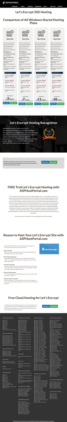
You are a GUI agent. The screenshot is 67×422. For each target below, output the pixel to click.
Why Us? (5, 375)
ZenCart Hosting (54, 339)
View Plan (45, 162)
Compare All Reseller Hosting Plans (10, 355)
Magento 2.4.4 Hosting (55, 361)
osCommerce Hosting (55, 338)
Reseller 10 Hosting (7, 351)
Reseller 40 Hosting (7, 354)
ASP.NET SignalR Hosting (39, 360)
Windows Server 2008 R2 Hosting (41, 380)
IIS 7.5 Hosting (38, 379)
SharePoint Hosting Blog (23, 394)
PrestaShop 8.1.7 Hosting (55, 341)
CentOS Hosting (54, 396)
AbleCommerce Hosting (55, 373)
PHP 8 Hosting (53, 348)
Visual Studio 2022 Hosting (40, 398)
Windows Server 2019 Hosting (41, 385)
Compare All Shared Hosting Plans (10, 329)
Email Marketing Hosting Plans (9, 362)
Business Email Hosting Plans (9, 361)
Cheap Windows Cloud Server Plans (26, 380)
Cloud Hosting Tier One (8, 336)
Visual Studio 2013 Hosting (40, 393)
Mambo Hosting (54, 346)
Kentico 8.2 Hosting (54, 354)
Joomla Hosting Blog (23, 392)
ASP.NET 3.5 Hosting (39, 323)
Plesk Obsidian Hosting (55, 374)
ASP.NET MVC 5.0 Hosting (40, 353)
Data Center (6, 377)
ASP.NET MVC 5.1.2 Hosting (40, 355)
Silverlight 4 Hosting (39, 387)
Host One (5, 321)
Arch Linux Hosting (54, 398)
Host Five (5, 326)
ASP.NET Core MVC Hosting (40, 346)
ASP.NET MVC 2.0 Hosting (40, 349)
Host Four (5, 325)
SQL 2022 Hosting (22, 329)
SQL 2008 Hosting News (24, 404)
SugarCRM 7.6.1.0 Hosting (56, 360)
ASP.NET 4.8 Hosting (39, 329)
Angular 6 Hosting (54, 321)
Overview (5, 374)
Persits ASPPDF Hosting (55, 386)
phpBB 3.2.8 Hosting (54, 340)
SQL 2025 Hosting (22, 330)
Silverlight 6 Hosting (39, 390)
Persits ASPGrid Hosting (55, 384)
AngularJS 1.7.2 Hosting (55, 320)
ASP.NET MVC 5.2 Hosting (40, 357)
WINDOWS (15, 6)
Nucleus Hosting (54, 347)
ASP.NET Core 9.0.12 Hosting (40, 342)
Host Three (6, 323)
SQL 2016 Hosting (22, 325)
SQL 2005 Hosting (22, 320)
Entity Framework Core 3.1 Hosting (41, 367)
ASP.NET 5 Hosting (38, 330)
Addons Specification (7, 368)
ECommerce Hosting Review (24, 411)
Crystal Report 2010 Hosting (56, 323)
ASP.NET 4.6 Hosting (39, 327)
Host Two (5, 322)
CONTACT (60, 6)
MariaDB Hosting (54, 376)
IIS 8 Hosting (37, 378)
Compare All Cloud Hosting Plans (10, 345)
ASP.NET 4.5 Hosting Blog (24, 391)
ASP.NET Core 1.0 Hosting (40, 332)
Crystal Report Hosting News (24, 403)
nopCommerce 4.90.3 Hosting (56, 336)
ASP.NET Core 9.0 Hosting (40, 340)
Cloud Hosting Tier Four (8, 340)
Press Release (6, 380)
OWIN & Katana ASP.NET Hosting (41, 370)
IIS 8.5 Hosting (38, 377)
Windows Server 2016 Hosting (41, 384)
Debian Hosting (54, 393)
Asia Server (6, 378)
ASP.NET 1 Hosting (38, 321)
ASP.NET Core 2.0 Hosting (40, 333)
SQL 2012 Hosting (22, 322)
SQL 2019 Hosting (22, 327)
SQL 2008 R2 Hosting (23, 321)
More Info (6, 103)
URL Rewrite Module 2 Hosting (56, 365)
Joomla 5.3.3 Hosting (55, 331)
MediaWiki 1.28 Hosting (55, 363)
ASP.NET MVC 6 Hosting (39, 358)
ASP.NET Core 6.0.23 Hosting (40, 336)
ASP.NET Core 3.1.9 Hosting (40, 334)
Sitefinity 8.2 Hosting (55, 357)
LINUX (22, 6)
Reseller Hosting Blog (23, 395)
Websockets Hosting (55, 372)
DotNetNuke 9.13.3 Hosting (56, 334)
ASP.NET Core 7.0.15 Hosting (40, 338)
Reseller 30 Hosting (7, 353)
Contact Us (6, 387)
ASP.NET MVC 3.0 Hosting (40, 351)
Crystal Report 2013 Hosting (56, 325)
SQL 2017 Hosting (22, 326)
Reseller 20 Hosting (7, 352)
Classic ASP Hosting (39, 320)
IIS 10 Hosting (37, 376)
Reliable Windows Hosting (24, 412)
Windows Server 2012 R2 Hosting (41, 383)
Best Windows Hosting (23, 407)
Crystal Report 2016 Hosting (56, 326)
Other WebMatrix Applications (41, 402)
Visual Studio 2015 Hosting (40, 394)
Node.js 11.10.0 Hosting (55, 367)
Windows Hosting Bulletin (24, 413)
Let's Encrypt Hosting (55, 371)
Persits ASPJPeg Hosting (55, 385)
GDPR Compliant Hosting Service (10, 386)
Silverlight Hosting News (24, 405)
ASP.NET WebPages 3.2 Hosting (41, 359)
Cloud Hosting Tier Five (8, 341)
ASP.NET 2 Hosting (38, 322)
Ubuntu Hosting (54, 395)
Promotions (6, 381)
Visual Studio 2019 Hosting (40, 397)
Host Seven (6, 328)
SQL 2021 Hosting (22, 328)
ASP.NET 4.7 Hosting (39, 328)
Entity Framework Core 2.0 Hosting (41, 366)
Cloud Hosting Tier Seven (8, 343)
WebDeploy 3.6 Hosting (39, 391)
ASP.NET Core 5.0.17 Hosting (40, 335)
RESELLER (30, 6)
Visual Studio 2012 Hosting (40, 392)
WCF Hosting (37, 400)
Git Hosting (53, 370)
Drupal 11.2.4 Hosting (55, 342)
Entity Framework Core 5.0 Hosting (41, 368)
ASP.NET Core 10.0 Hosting (40, 343)
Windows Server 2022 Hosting (41, 386)
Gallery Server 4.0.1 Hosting (56, 359)
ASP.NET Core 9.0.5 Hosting (40, 341)
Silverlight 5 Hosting (39, 389)
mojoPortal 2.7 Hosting (55, 358)
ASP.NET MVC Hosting (39, 348)
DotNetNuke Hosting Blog (24, 389)
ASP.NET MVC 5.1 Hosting (40, 354)
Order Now (13, 103)
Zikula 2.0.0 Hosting (54, 335)
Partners (5, 379)
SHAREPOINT (38, 6)
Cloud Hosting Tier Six (8, 342)
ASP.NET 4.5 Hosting (39, 326)
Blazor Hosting (53, 322)
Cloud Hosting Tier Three (8, 339)
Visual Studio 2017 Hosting (40, 396)
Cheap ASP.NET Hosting (23, 408)
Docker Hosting (54, 368)
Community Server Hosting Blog (25, 388)
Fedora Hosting (54, 397)
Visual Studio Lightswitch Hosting (41, 399)
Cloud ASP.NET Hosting (23, 410)
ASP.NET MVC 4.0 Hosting (40, 352)
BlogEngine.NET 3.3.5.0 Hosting (57, 345)
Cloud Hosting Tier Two (8, 338)
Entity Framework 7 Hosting (40, 364)
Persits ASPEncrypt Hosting (56, 383)
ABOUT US (53, 6)
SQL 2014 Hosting (22, 323)
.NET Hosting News (23, 401)
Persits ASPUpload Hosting (56, 387)
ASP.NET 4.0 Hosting (39, 325)
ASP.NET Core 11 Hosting (40, 345)
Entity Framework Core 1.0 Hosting (41, 365)
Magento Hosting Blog (23, 393)
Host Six (5, 327)
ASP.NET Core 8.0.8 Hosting (40, 339)
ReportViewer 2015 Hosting (56, 329)
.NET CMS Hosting (54, 355)
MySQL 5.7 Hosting (54, 349)
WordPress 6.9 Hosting (55, 332)
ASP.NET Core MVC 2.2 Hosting (41, 347)
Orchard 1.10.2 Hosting (55, 366)
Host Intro (6, 320)
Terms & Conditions (7, 383)
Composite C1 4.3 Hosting (56, 364)
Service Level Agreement (8, 384)
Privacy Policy (6, 385)
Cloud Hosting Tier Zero (8, 335)
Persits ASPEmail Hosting (55, 381)
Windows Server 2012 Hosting (41, 381)
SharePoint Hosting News (24, 406)
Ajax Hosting (53, 353)
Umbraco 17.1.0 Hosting (55, 344)
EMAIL (45, 6)
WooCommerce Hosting (55, 333)
